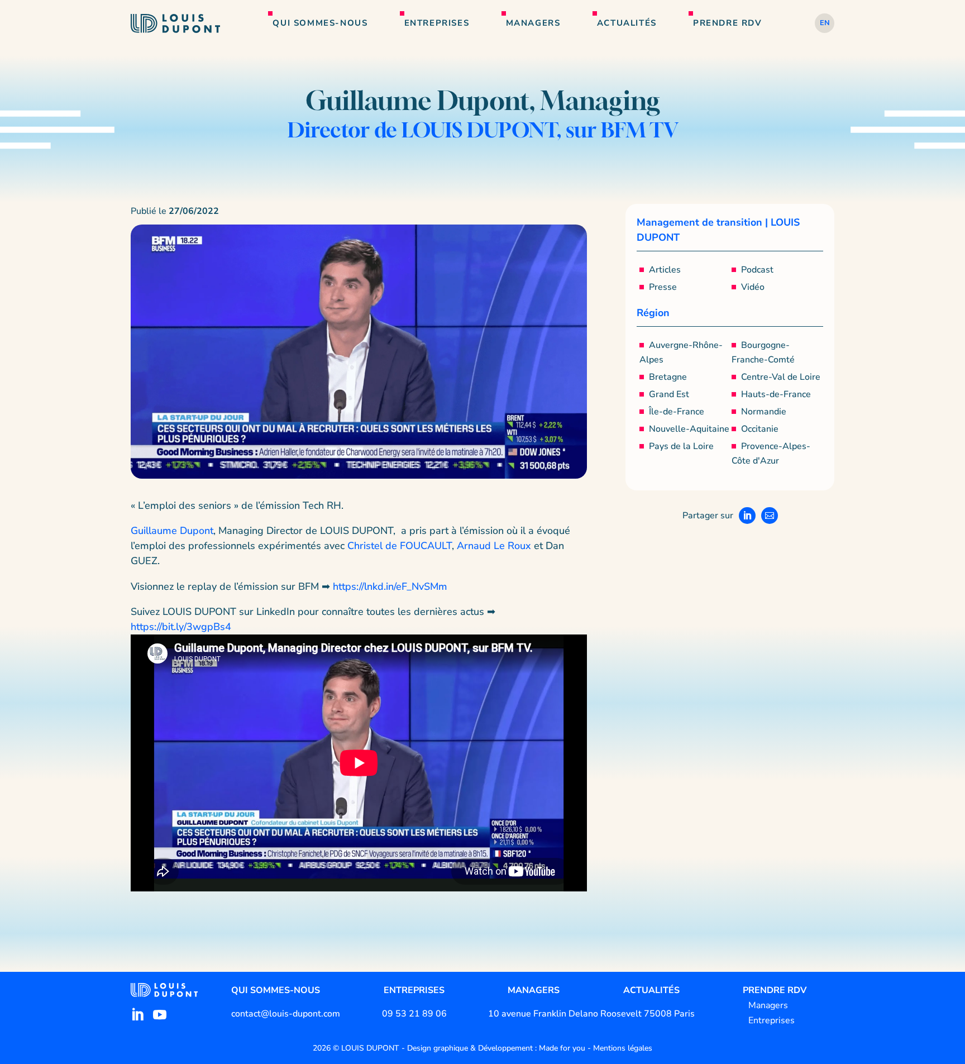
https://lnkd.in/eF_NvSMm (390, 586)
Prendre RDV (727, 22)
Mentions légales (622, 1048)
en (825, 23)
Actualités (627, 22)
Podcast (757, 270)
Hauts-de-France (776, 394)
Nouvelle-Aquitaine (689, 429)
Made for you (562, 1048)
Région (653, 312)
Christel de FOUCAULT (399, 545)
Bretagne (668, 377)
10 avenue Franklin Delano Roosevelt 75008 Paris (591, 1014)
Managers (533, 22)
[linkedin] (137, 1015)
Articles (665, 270)
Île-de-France (676, 411)
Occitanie (759, 429)
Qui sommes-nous (320, 22)
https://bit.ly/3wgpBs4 (181, 626)
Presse (663, 287)
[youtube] (159, 1015)
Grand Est (669, 394)
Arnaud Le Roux (494, 545)
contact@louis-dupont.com (285, 1014)
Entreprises (437, 22)
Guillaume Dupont (172, 530)
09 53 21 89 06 (414, 1014)
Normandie (763, 411)
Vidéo (753, 287)
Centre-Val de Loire (780, 377)
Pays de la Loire (681, 446)
